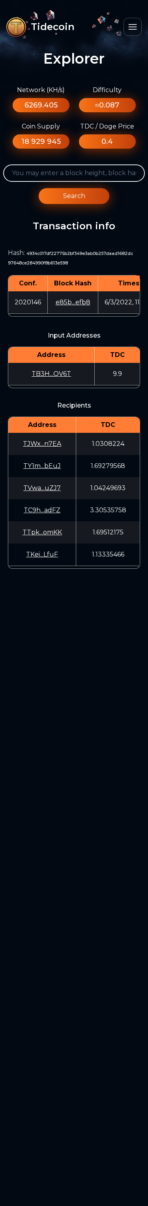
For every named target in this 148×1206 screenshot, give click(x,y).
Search (74, 196)
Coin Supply (41, 126)
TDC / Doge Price (107, 126)
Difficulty (107, 90)
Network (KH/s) (41, 90)
